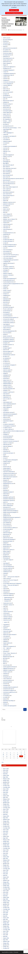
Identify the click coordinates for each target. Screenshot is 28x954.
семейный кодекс (7, 570)
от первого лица (6, 427)
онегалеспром (6, 419)
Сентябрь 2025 (6, 787)
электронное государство (9, 690)
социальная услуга (7, 603)
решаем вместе (6, 546)
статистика (5, 613)
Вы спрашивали (6, 119)
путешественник (6, 525)
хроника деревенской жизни (9, 666)
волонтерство (6, 109)
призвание (5, 487)
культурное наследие (8, 307)
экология (5, 683)
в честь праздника (7, 83)
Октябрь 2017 (6, 948)
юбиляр (5, 702)
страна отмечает (7, 615)
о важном (5, 409)
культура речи (6, 305)
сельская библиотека (8, 566)
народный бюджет (7, 383)
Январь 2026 (6, 780)
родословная (6, 553)
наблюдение (6, 368)
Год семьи (5, 137)
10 (3, 754)
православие (6, 478)
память (4, 448)
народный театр (6, 385)
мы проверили (6, 358)
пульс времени (6, 522)
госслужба (5, 143)
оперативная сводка (7, 420)
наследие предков (7, 387)
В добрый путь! (6, 68)
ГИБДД (4, 131)
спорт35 (5, 608)
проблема (5, 495)
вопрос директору (7, 112)
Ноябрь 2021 (6, 865)
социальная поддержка (8, 593)
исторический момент (8, 241)
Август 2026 (6, 768)
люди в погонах (6, 327)
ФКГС (4, 663)
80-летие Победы (7, 39)
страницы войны (7, 618)
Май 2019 (5, 916)
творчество (5, 632)
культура (5, 304)
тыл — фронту (6, 648)
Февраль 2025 (6, 799)
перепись (5, 456)
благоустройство (7, 60)
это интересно (6, 695)
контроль (5, 293)
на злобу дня (6, 363)
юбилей (5, 699)
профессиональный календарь (10, 510)
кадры (4, 265)
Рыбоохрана (6, 558)
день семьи (5, 185)
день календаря (6, 170)
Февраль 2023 (6, 839)
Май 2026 (5, 773)
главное (5, 134)
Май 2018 (5, 936)
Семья (4, 575)
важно (4, 87)
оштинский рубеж (7, 437)
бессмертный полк (7, 54)
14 (17, 754)
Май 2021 (5, 875)
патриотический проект (8, 453)
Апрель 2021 (6, 877)
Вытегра (3, 719)
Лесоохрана (5, 312)
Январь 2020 (6, 902)
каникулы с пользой (7, 275)
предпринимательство (8, 483)
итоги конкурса (6, 251)
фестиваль (5, 658)
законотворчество (7, 215)
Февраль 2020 (6, 900)
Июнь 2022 (5, 853)
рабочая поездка (7, 532)
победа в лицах (6, 461)
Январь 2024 (6, 821)
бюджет (5, 65)
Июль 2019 (5, 912)
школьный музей (7, 682)
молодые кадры (6, 348)
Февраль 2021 (6, 880)
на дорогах (5, 359)
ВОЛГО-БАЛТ (6, 107)
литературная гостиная (8, 320)
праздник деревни (7, 481)
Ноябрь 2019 (6, 905)
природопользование (8, 492)
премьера (5, 485)
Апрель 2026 (6, 775)
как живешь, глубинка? (8, 268)
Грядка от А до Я (7, 156)
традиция (5, 641)
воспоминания (6, 115)
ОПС (4, 422)
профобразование (7, 519)
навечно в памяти (7, 370)
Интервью (5, 236)
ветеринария (6, 95)
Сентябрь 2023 (6, 828)
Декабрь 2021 (6, 863)
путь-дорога (5, 531)
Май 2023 (5, 834)
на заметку (5, 361)
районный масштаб (7, 537)
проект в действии (7, 503)
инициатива (5, 234)
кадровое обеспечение (8, 263)
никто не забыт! (6, 398)
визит (4, 98)
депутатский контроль (8, 195)
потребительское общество (9, 473)
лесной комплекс (7, 310)
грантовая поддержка (8, 154)
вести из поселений (7, 92)
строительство (6, 620)
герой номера (6, 129)
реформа (5, 542)
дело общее (6, 159)
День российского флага (8, 182)
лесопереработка (7, 314)
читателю (5, 675)
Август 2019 (5, 911)
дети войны (5, 197)
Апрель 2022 (6, 856)
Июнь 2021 (5, 873)
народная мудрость (7, 381)
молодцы (5, 346)
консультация (6, 292)
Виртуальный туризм (8, 100)
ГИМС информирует (7, 132)
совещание (5, 592)
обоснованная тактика (8, 412)
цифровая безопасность (8, 668)
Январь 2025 (6, 800)
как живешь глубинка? (8, 266)
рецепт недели (6, 544)
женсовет (5, 207)
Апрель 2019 (6, 917)
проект (4, 502)
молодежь (5, 342)
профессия (5, 514)
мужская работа (6, 353)
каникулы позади (7, 273)
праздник (5, 480)
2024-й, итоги (6, 37)
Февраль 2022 (6, 860)
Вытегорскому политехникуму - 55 (16, 29)
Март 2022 (5, 858)
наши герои (5, 393)
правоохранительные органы (9, 476)
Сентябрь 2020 (6, 889)
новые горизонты (7, 405)
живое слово (6, 209)
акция (4, 46)
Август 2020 (6, 890)
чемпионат (5, 673)
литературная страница (8, 322)
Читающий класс (7, 676)
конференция (6, 295)
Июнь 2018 (5, 934)
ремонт (5, 622)
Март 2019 (5, 919)
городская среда (7, 141)
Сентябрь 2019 (6, 909)
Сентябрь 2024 (6, 807)
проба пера (5, 493)
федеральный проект (8, 656)
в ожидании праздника (8, 70)
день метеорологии (7, 175)
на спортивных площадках (9, 365)
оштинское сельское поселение (10, 441)
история (5, 243)
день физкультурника (8, 192)
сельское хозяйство (7, 568)
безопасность (6, 51)
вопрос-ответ (6, 114)
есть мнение (6, 205)
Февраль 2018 (6, 941)
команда (5, 287)
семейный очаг (6, 571)
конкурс (5, 288)
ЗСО (4, 231)
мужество (5, 349)
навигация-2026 (6, 371)
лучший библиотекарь (8, 326)
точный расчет (6, 638)
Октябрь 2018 (6, 928)
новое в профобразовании (9, 403)
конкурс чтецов (6, 290)
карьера (5, 276)
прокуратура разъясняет (8, 509)
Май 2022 (5, 855)
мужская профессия (7, 351)
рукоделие (5, 554)
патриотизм (5, 451)
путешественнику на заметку (9, 527)
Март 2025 (5, 797)
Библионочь (6, 56)
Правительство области (8, 475)
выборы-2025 (6, 122)
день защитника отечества (9, 168)
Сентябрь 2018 (6, 929)
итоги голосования (7, 249)
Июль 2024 (5, 811)
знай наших (5, 226)
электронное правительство (9, 692)
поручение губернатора (8, 471)
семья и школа (6, 578)
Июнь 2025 (5, 792)
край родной (6, 300)
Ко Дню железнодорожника (9, 278)
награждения (6, 376)
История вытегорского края (9, 244)
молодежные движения (8, 341)
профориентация (7, 520)
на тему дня (5, 366)
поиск (4, 464)
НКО (4, 400)
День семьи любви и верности (10, 187)
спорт (4, 606)
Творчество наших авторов (9, 634)
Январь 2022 (6, 861)
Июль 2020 (5, 892)
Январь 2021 (6, 882)
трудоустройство (7, 643)
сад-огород (5, 563)
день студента (6, 188)
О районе (5, 410)
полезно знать (6, 466)
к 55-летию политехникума (9, 256)
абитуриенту (6, 43)
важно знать (6, 88)
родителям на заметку (8, 549)
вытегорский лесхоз (7, 126)
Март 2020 (5, 899)
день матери (6, 173)
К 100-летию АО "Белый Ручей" (10, 254)
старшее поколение (7, 611)
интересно (5, 237)
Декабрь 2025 (6, 782)
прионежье (5, 490)
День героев (6, 166)
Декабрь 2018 (6, 924)
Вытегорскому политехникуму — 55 (11, 127)
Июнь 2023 (5, 833)
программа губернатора (8, 498)
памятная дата (6, 444)
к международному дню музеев (10, 259)
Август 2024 (6, 809)
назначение (5, 378)
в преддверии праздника (8, 73)
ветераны (5, 93)
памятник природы (7, 446)
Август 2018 (5, 931)
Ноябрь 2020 (6, 885)
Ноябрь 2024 (6, 804)
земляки (5, 222)
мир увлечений (6, 332)
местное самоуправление (9, 331)
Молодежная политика (8, 337)
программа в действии (8, 497)
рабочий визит (6, 534)
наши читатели (6, 395)
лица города (6, 324)
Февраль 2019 (6, 921)
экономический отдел (8, 688)
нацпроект (5, 390)
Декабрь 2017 (6, 944)
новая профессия (7, 402)
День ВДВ (5, 163)
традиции (5, 639)
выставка (5, 124)
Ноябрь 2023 (6, 824)
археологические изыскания (9, 48)
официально (6, 432)
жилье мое (5, 210)
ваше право (5, 90)
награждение (6, 375)
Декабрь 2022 (6, 843)
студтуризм (5, 624)
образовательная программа (9, 414)
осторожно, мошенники (8, 424)
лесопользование (7, 315)
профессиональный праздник (9, 512)
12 (10, 754)
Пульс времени (6, 524)
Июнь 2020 (5, 894)
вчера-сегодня (6, 117)
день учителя (6, 190)
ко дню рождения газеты (8, 281)
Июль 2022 (5, 851)
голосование (6, 139)
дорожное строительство (8, 202)
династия (5, 198)
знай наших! (6, 227)
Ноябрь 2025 (6, 784)
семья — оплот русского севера (10, 576)
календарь (5, 270)
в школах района (7, 85)
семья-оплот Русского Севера (10, 580)
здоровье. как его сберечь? (9, 219)
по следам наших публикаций (9, 459)
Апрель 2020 (6, 897)
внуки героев (6, 105)
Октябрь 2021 (6, 867)
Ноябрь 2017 (6, 946)
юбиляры (5, 704)
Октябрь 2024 (6, 806)
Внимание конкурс (7, 104)
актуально (5, 44)
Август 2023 (6, 829)
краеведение (6, 298)
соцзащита (6, 601)
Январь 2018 (6, 943)
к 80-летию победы (7, 258)
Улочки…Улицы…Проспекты (9, 653)
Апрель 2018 (6, 938)
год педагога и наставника (9, 136)
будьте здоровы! (7, 63)
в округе (5, 71)
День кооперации (7, 171)
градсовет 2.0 (6, 151)
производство (6, 507)
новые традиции (6, 407)
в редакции (5, 80)
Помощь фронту (6, 470)
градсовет (5, 149)
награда (5, 373)
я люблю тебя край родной (9, 705)
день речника (6, 180)
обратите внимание (7, 415)
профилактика (6, 515)
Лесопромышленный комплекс (10, 317)
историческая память (8, 239)
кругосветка (5, 302)
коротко (5, 297)
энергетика (5, 693)
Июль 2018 (5, 933)
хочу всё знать (6, 665)
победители (5, 463)
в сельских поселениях (8, 82)
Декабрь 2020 (6, 883)
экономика (5, 685)
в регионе (5, 78)
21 (17, 756)
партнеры (5, 449)
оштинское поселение (8, 439)
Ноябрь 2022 (6, 844)
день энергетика (6, 193)
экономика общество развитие (10, 687)
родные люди (6, 551)
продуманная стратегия (8, 500)
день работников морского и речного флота (13, 178)
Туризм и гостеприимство (8, 646)
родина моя (5, 548)
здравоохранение (7, 220)
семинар (5, 573)
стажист (5, 609)
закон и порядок (6, 214)
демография (6, 161)
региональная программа (8, 539)
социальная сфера (7, 595)
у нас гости (5, 649)
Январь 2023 (6, 841)
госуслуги (5, 148)
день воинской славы (8, 165)
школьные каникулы (7, 680)
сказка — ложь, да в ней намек (10, 585)
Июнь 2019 (5, 914)
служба (5, 586)
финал (4, 660)
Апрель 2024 (6, 816)
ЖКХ (4, 212)
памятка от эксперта (7, 442)
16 (24, 754)
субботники (5, 626)
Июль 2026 (5, 770)
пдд (4, 454)
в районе (5, 76)
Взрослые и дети (7, 97)
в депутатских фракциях (8, 66)
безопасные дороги (7, 53)
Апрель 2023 (6, 836)
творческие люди (7, 631)
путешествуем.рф (7, 529)
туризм (4, 644)
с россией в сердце (7, 559)
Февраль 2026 (6, 778)
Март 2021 (5, 878)
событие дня (6, 590)
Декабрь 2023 (6, 822)
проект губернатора (7, 505)
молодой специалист (8, 344)
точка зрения (6, 636)
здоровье (5, 217)
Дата (4, 158)
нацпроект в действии (8, 392)
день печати (6, 176)
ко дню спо (5, 285)
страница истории (7, 616)
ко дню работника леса (8, 280)
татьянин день (6, 629)
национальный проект (8, 388)
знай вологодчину (7, 224)
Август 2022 (6, 850)
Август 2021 (5, 870)
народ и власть (6, 380)
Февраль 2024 (6, 819)
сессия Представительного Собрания (11, 583)
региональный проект (8, 541)
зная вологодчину (7, 229)
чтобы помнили (6, 678)
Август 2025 (6, 789)
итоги (4, 248)
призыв (4, 488)
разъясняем (5, 536)
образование (7, 599)
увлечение (5, 651)
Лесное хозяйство (7, 309)
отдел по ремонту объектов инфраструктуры (13, 431)
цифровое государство (8, 670)
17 (3, 756)
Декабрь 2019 (6, 904)
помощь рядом (6, 468)
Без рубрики (6, 49)
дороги (4, 200)
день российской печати (8, 183)
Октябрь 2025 (6, 785)
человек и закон (6, 671)
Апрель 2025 (6, 795)
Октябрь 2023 (6, 826)
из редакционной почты (8, 232)
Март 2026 (5, 777)
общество (5, 417)
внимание (5, 102)
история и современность (9, 246)
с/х (4, 561)
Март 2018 (5, 939)
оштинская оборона (7, 436)
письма (4, 458)
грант (4, 153)
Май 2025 (5, 794)
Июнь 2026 (5, 772)
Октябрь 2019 (6, 907)
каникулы (5, 271)
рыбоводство (6, 556)
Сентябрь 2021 (6, 868)
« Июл (2, 762)
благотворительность (8, 58)
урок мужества (6, 654)
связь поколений (7, 564)
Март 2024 (5, 817)
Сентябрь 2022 (6, 848)
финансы (5, 661)
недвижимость (6, 397)
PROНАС (5, 41)
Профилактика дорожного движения (11, 517)
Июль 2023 (5, 831)
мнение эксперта (7, 336)
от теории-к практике (7, 429)
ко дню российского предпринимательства (12, 283)
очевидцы (5, 434)
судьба (4, 627)
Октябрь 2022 (6, 846)
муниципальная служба (8, 354)
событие (5, 588)
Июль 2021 (5, 872)
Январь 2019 (6, 922)
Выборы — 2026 (7, 121)
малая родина (6, 329)
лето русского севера (8, 319)
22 (21, 756)
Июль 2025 (5, 790)
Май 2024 (5, 814)
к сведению (5, 261)
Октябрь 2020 (6, 887)
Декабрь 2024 (6, 802)
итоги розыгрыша (7, 253)
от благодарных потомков (9, 426)
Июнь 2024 (5, 812)
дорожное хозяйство (7, 204)
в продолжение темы (8, 75)
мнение (4, 334)
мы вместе (5, 356)
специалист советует (8, 604)
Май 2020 (5, 895)
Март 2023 (5, 838)
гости (4, 144)
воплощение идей (7, 110)
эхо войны (5, 697)
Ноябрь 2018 (6, 926)
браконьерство (6, 61)
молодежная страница (8, 339)
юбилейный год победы (8, 700)
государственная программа (9, 146)
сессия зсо (5, 581)
